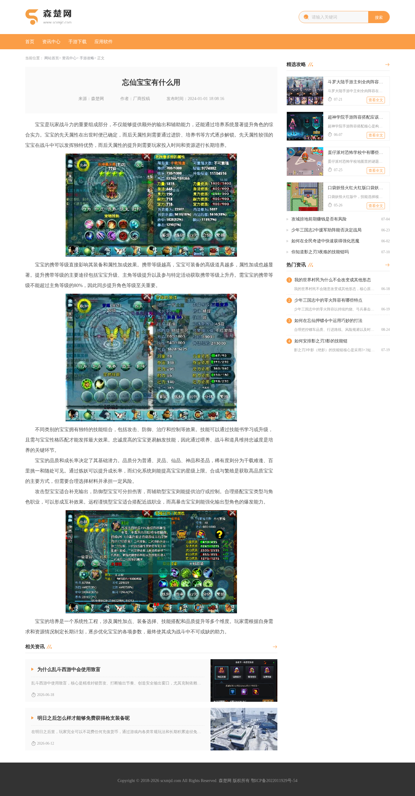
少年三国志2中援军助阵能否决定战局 (326, 230)
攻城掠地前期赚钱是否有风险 (319, 219)
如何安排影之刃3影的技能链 (321, 341)
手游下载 (77, 41)
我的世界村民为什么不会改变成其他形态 (332, 280)
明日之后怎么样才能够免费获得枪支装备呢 (83, 718)
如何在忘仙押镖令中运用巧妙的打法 (328, 320)
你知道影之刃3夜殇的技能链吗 (320, 252)
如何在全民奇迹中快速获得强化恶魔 (325, 241)
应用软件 (103, 41)
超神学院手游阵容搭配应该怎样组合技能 (356, 117)
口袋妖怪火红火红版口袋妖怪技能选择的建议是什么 (356, 187)
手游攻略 (87, 58)
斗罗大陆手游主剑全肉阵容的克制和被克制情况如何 (356, 82)
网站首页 (51, 58)
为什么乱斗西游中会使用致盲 (69, 669)
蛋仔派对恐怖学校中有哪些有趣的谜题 (356, 152)
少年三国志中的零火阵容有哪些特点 (328, 300)
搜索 (379, 17)
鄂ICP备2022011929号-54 (274, 780)
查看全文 (376, 100)
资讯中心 (51, 41)
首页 (29, 41)
